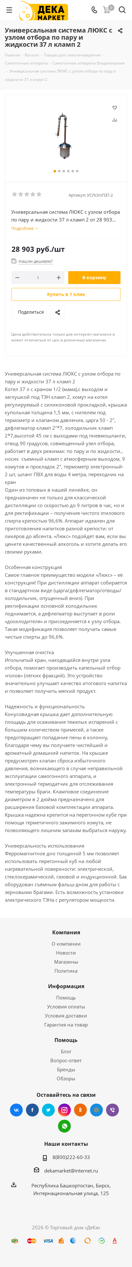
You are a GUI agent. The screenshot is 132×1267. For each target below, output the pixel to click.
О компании (66, 943)
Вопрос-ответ (66, 1060)
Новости (66, 952)
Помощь (66, 997)
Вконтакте (16, 1110)
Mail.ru (96, 1110)
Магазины (66, 961)
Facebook (32, 1110)
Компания (66, 932)
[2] (21, 194)
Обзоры (66, 1078)
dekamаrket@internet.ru (71, 1170)
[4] (33, 194)
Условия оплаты (66, 1006)
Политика (66, 970)
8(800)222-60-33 (71, 1157)
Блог (66, 1051)
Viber (112, 1110)
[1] (15, 194)
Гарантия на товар (66, 1024)
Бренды (66, 1069)
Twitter (48, 1110)
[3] (27, 194)
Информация (66, 986)
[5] (39, 194)
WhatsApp (64, 1126)
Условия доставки (66, 1015)
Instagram (64, 1110)
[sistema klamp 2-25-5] (66, 135)
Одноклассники (80, 1110)
